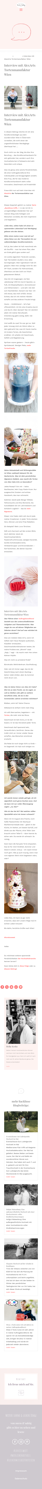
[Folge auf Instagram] (21, 1441)
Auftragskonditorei (26, 619)
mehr (8, 1066)
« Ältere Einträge (10, 1355)
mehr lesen (10, 1177)
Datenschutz (21, 1478)
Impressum (21, 1471)
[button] (2, 987)
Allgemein (18, 56)
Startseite (8, 56)
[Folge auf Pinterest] (27, 1441)
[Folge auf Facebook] (15, 1441)
